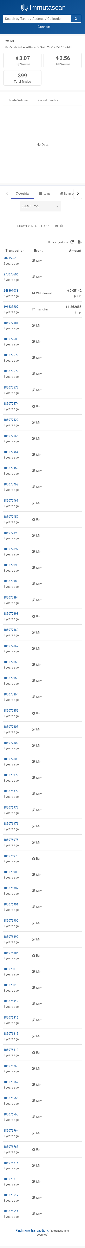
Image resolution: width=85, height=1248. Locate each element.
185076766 (11, 1098)
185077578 (11, 371)
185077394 (11, 597)
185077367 (11, 646)
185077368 (11, 629)
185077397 (11, 549)
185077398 (11, 533)
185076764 (11, 1130)
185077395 (11, 581)
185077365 (11, 678)
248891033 (11, 290)
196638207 (11, 306)
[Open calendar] (56, 226)
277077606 (11, 274)
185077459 (11, 516)
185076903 (11, 872)
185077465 (11, 436)
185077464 (11, 452)
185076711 (11, 1211)
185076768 (11, 1066)
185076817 (11, 1001)
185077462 (11, 484)
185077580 (11, 339)
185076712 (11, 1195)
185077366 (11, 662)
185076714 (11, 1163)
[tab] (18, 100)
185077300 (11, 759)
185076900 (11, 920)
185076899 (11, 936)
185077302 (11, 743)
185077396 (11, 565)
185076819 (11, 969)
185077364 (11, 694)
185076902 (11, 888)
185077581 (11, 323)
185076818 (11, 985)
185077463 (11, 468)
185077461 (11, 500)
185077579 (11, 355)
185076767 (11, 1082)
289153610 (11, 258)
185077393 (11, 613)
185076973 (11, 856)
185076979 (11, 775)
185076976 (11, 823)
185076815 (11, 1033)
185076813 (11, 1049)
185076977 (11, 807)
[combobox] (40, 208)
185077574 (11, 403)
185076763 (11, 1146)
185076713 (11, 1179)
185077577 (11, 387)
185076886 (11, 953)
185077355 (11, 710)
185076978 (11, 791)
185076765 (11, 1114)
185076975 (11, 839)
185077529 (11, 419)
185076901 (11, 904)
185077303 (11, 726)
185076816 (11, 1017)
